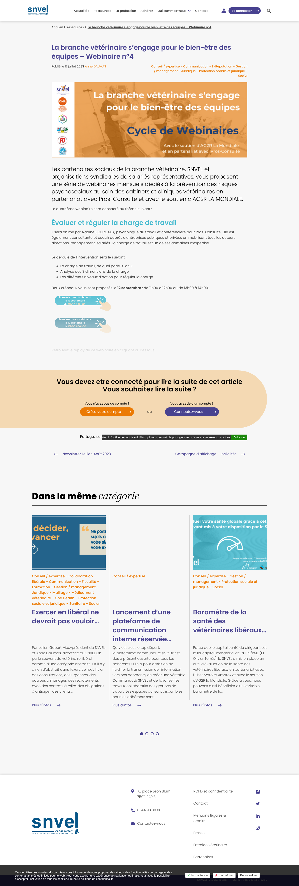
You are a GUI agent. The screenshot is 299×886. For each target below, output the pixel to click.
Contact (201, 11)
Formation (41, 587)
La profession (126, 11)
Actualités (81, 11)
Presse (199, 832)
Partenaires (203, 856)
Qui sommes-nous (172, 11)
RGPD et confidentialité (213, 791)
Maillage (60, 592)
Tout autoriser (199, 875)
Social (243, 75)
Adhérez (147, 11)
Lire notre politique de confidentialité (90, 879)
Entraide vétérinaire (210, 844)
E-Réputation (222, 66)
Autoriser (239, 437)
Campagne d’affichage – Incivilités (206, 453)
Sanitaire (77, 603)
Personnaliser (248, 875)
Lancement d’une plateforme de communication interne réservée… (142, 625)
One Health (64, 598)
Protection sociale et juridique (222, 71)
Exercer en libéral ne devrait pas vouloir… (65, 616)
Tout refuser (225, 875)
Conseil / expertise (165, 66)
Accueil (57, 27)
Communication (196, 66)
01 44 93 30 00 (149, 810)
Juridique (188, 71)
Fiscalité (89, 581)
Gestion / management (75, 587)
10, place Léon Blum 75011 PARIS (154, 794)
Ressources (102, 11)
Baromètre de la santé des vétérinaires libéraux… (229, 621)
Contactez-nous (151, 823)
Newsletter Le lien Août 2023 (87, 453)
